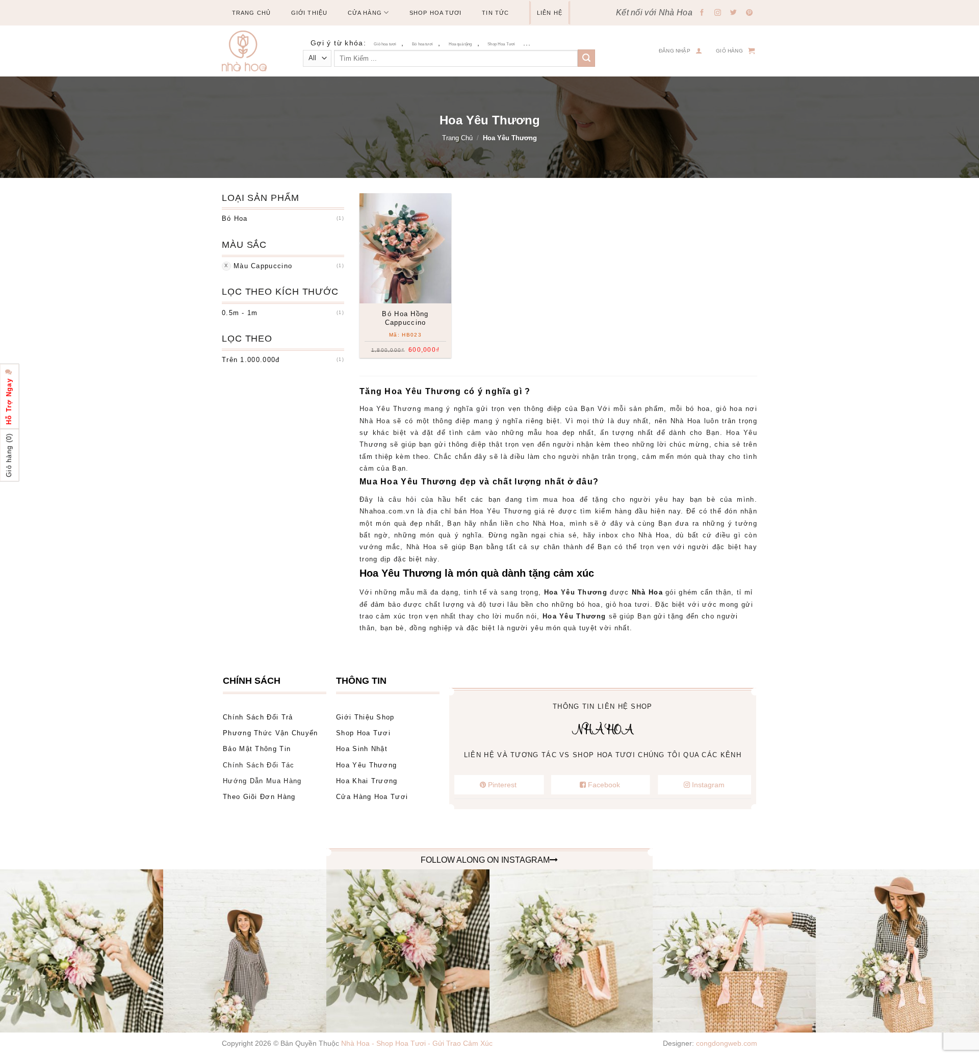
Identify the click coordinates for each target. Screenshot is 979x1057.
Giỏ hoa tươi (385, 44)
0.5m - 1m (240, 313)
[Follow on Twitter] (734, 13)
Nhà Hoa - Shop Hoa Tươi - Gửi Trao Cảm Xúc (417, 1043)
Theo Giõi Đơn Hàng (259, 797)
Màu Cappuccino (263, 266)
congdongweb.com (726, 1043)
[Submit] (586, 58)
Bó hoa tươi (422, 44)
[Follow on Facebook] (702, 13)
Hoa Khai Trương (367, 781)
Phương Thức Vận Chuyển (270, 733)
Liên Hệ (549, 13)
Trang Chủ (251, 13)
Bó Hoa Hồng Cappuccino (405, 318)
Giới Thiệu (309, 13)
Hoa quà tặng (460, 44)
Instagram (707, 785)
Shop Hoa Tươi (435, 13)
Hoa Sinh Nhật (362, 749)
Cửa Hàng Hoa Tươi (372, 797)
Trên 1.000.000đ (251, 360)
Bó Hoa (235, 218)
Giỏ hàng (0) (9, 455)
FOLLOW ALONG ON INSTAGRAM (485, 860)
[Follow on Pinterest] (749, 13)
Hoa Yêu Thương (366, 765)
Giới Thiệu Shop (365, 717)
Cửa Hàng (365, 13)
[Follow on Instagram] (718, 13)
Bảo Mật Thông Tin (257, 749)
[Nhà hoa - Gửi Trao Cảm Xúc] (248, 50)
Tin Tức (495, 13)
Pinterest (502, 785)
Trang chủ (457, 138)
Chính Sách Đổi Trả (258, 717)
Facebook (604, 785)
